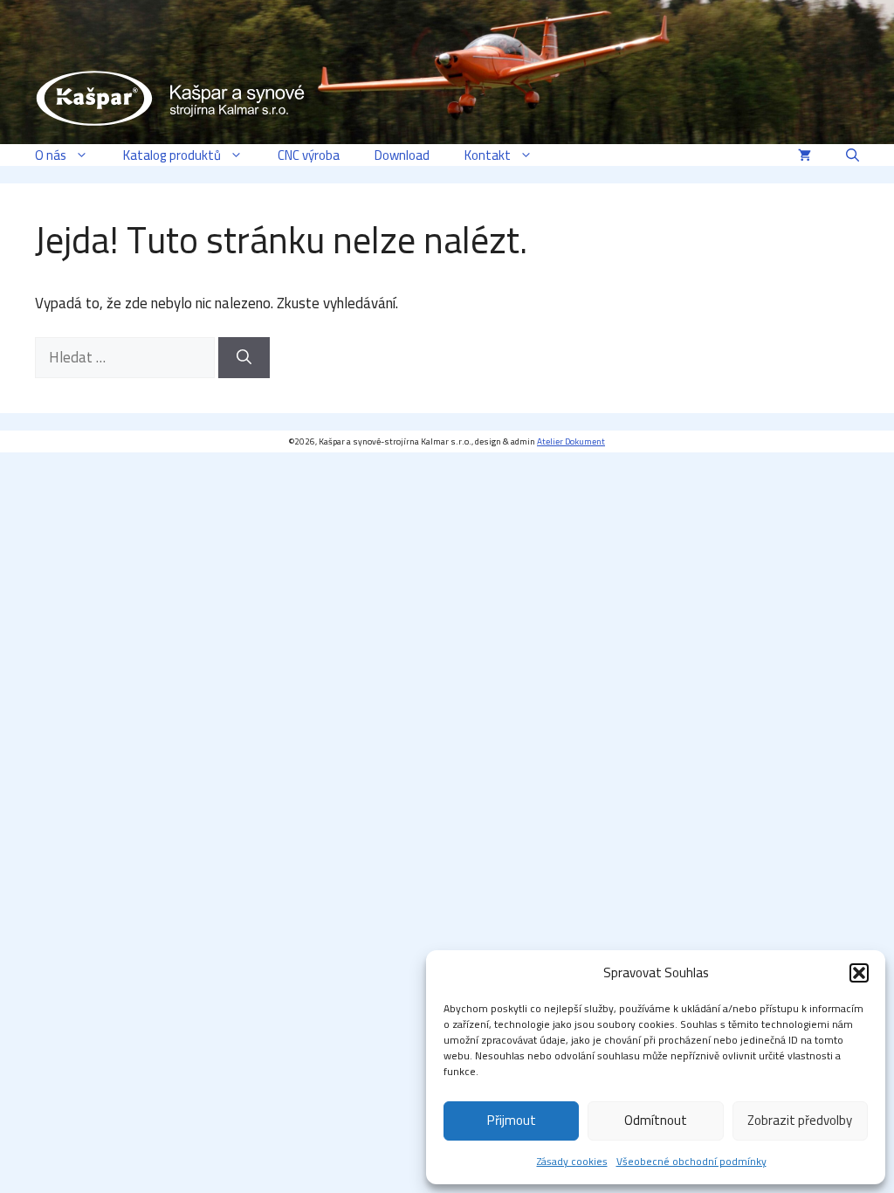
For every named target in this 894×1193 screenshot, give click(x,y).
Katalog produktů (172, 155)
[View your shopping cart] (805, 155)
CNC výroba (309, 155)
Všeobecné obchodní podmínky (691, 1161)
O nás (50, 155)
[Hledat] (244, 358)
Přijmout (511, 1120)
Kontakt (487, 155)
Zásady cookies (572, 1161)
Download (402, 155)
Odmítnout (655, 1120)
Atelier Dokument (571, 441)
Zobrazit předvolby (799, 1120)
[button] (859, 973)
